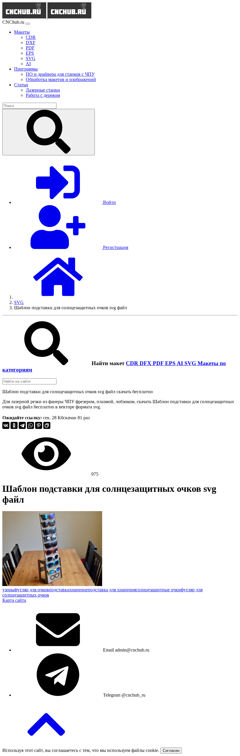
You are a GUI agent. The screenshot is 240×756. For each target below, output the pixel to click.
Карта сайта (14, 600)
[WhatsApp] (30, 425)
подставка (59, 589)
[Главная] (58, 297)
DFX (146, 363)
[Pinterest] (38, 425)
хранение (78, 589)
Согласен (171, 750)
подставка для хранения (112, 589)
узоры (8, 589)
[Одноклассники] (14, 425)
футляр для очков (31, 589)
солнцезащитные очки (158, 589)
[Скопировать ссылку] (46, 425)
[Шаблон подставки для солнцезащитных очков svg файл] (52, 584)
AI (180, 363)
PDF (159, 363)
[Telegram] (22, 425)
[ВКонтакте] (5, 425)
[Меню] (27, 24)
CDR (133, 363)
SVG (191, 363)
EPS (171, 363)
